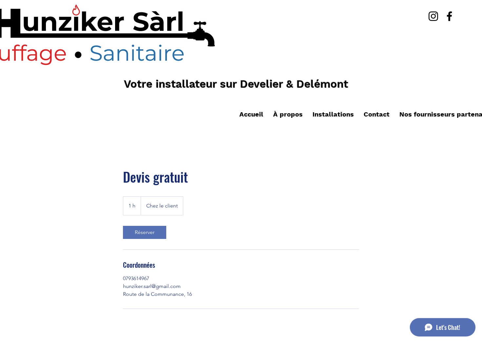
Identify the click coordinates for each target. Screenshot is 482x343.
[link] (144, 232)
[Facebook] (449, 16)
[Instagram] (433, 16)
